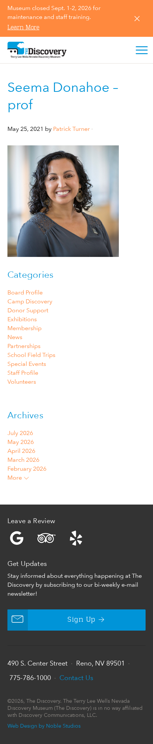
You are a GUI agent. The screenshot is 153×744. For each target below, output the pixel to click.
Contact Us (76, 678)
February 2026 (26, 468)
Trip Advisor (46, 538)
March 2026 (23, 459)
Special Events (26, 363)
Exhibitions (22, 319)
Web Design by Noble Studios (44, 725)
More (15, 477)
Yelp (76, 538)
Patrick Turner (71, 128)
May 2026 (20, 441)
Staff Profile (22, 372)
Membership (24, 328)
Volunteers (21, 381)
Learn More (23, 28)
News (14, 337)
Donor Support (27, 310)
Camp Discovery (29, 301)
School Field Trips (31, 354)
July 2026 (20, 433)
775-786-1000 (30, 678)
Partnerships (23, 346)
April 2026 (21, 450)
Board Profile (25, 292)
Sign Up (81, 619)
